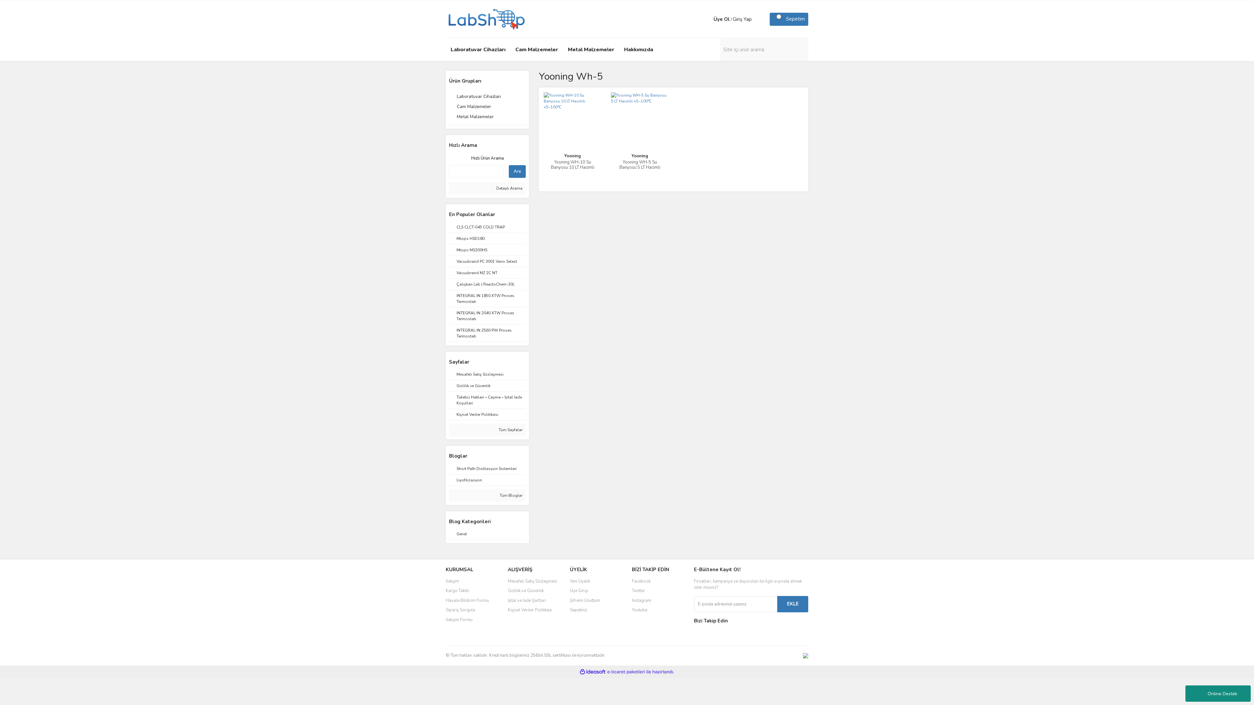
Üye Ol (722, 19)
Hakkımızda (638, 49)
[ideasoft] (593, 672)
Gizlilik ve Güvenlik (526, 591)
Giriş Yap (742, 19)
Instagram (641, 600)
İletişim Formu (459, 620)
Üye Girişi (579, 591)
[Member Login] (707, 19)
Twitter (638, 591)
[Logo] (486, 18)
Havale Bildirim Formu (467, 600)
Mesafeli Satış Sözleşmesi (532, 581)
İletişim (452, 581)
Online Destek (1222, 694)
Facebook (641, 581)
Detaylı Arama (508, 188)
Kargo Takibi (457, 591)
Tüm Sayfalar (510, 429)
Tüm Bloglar (510, 495)
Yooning (572, 156)
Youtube (639, 610)
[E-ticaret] (626, 672)
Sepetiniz (578, 610)
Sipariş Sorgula (460, 610)
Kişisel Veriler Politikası (530, 610)
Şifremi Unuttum (585, 600)
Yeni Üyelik (580, 581)
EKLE (793, 604)
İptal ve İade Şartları (527, 600)
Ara (517, 171)
